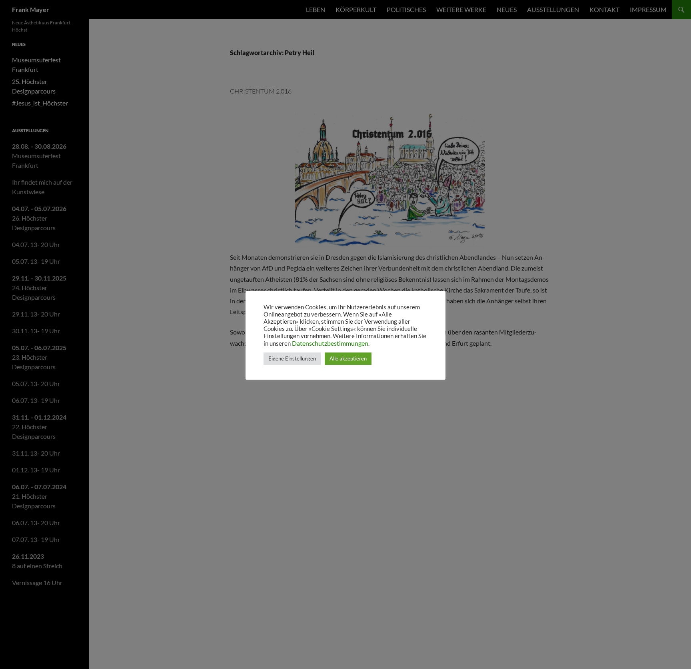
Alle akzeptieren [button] (348, 358)
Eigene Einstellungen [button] (292, 358)
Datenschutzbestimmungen (330, 343)
